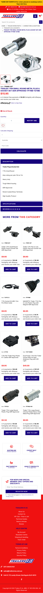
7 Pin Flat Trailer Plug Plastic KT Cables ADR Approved (11, 356)
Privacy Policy (9, 496)
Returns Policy (21, 553)
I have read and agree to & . (19, 495)
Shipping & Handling (21, 537)
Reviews (6, 209)
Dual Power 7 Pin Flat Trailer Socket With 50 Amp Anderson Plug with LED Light (32, 358)
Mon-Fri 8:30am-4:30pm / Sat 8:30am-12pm (22, 9)
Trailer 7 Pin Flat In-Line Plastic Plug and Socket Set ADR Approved (32, 248)
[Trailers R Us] (12, 16)
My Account (21, 532)
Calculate (21, 151)
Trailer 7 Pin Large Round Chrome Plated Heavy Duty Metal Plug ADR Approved (32, 411)
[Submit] (40, 22)
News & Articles (21, 521)
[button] (3, 125)
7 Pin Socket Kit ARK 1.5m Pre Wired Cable (10, 302)
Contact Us (21, 514)
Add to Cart (11, 269)
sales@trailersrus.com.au (29, 7)
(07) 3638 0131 (13, 7)
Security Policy (21, 555)
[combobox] (21, 22)
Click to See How (16, 103)
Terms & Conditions (26, 495)
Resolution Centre (21, 534)
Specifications (9, 204)
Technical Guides (21, 519)
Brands (21, 524)
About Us (21, 511)
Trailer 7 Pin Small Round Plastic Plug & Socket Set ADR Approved (10, 248)
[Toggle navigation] (35, 16)
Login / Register (21, 11)
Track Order (22, 539)
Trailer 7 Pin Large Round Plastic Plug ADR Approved (10, 411)
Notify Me (32, 121)
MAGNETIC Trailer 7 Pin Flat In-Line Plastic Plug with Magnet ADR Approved (32, 302)
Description (8, 161)
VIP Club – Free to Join (21, 516)
